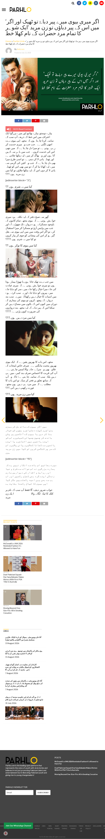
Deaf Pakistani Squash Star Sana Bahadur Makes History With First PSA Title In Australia (76, 769)
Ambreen (20, 49)
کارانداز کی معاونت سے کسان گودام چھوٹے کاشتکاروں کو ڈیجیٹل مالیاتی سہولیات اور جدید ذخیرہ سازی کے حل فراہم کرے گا (22, 667)
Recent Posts (10, 522)
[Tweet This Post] (27, 120)
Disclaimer (97, 826)
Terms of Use (81, 828)
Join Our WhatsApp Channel (18, 825)
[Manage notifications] (6, 833)
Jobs (43, 826)
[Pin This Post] (36, 120)
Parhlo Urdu (19, 41)
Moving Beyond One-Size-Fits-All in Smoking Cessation (76, 774)
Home (8, 41)
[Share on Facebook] (19, 120)
